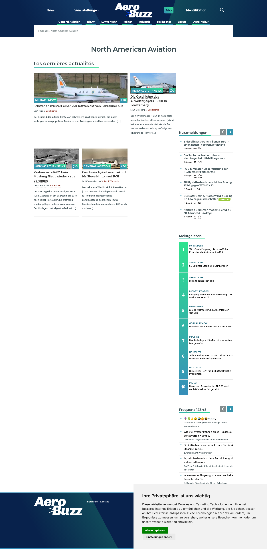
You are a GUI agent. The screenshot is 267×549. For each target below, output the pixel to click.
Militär (128, 21)
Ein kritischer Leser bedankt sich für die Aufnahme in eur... (208, 447)
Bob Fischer (51, 111)
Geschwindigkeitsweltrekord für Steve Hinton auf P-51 (104, 174)
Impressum (92, 502)
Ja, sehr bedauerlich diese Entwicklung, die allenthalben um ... (208, 460)
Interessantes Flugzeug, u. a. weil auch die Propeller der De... (208, 477)
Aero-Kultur (201, 21)
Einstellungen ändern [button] (159, 536)
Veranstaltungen (86, 10)
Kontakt (104, 502)
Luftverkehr (109, 21)
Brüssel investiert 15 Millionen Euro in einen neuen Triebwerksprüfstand (206, 143)
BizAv (91, 21)
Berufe (182, 21)
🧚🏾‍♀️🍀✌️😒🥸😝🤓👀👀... (200, 419)
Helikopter (164, 21)
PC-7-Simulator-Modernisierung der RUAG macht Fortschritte (206, 170)
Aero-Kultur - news (147, 90)
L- (195, 148)
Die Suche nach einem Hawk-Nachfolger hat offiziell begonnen (204, 157)
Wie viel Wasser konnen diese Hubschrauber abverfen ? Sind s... (208, 434)
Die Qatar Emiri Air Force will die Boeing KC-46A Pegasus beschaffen (208, 198)
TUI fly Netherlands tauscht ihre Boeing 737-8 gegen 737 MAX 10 (208, 184)
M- (195, 162)
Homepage (42, 31)
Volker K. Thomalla (110, 181)
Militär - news (45, 100)
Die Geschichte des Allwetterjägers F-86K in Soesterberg (148, 101)
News (50, 10)
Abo (169, 10)
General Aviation (69, 21)
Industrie (144, 21)
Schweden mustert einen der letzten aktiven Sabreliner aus (78, 106)
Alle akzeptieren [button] (155, 530)
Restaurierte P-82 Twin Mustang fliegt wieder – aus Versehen (54, 176)
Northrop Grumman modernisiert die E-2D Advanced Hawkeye (208, 212)
